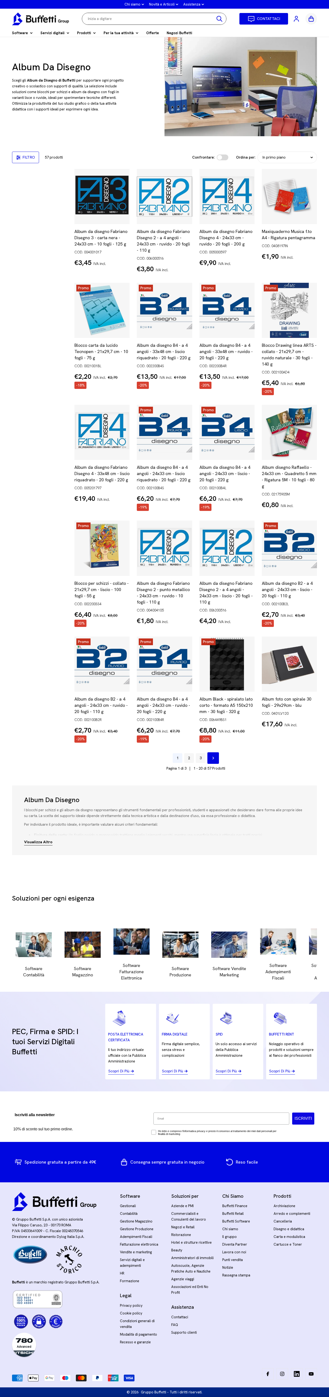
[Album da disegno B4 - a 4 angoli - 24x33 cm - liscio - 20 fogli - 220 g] (227, 432)
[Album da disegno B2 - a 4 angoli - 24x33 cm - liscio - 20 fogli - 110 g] (289, 548)
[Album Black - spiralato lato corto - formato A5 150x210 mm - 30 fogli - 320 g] (227, 664)
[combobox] (154, 19)
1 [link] (177, 758)
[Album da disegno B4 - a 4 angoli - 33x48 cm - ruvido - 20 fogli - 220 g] (227, 310)
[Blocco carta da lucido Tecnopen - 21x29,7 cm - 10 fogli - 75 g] (102, 310)
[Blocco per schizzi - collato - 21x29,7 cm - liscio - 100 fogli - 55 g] (102, 548)
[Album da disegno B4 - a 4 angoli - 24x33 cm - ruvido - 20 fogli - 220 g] (164, 664)
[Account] (297, 19)
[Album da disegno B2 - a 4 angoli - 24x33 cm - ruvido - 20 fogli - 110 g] (102, 664)
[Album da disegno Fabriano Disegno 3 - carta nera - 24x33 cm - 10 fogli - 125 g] (102, 196)
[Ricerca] (219, 19)
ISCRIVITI (303, 1118)
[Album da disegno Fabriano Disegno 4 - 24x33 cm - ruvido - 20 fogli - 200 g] (227, 196)
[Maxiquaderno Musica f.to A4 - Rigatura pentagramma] (289, 196)
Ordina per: (246, 157)
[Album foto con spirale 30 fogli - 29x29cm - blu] (289, 664)
